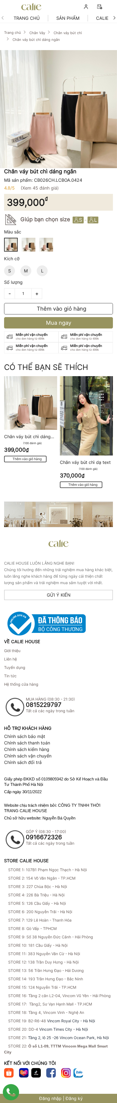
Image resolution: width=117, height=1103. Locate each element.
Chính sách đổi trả (23, 762)
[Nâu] (46, 245)
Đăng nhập (50, 1098)
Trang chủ (27, 18)
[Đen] (11, 245)
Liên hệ (10, 659)
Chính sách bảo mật (24, 736)
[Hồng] (28, 245)
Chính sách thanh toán (27, 743)
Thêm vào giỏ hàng (60, 308)
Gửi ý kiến (58, 595)
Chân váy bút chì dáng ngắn (36, 39)
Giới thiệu (12, 650)
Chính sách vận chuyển (27, 756)
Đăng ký (74, 1098)
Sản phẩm (67, 18)
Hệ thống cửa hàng (21, 684)
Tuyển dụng (14, 667)
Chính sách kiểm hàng (26, 749)
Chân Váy (37, 33)
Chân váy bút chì (68, 33)
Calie (102, 18)
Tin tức (10, 675)
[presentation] (2, 18)
